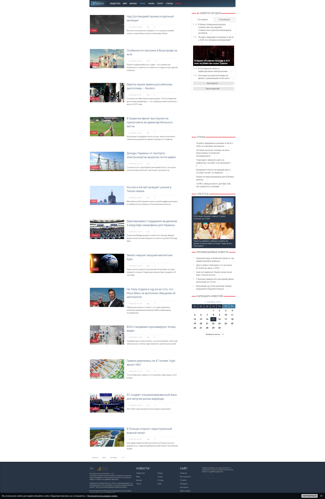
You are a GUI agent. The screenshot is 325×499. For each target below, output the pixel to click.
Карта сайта (185, 491)
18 (232, 319)
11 (232, 315)
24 (226, 323)
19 (195, 323)
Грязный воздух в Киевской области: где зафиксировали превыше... (215, 259)
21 (207, 323)
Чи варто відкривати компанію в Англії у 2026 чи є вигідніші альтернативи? (215, 40)
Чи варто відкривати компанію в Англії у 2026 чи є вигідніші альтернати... (214, 144)
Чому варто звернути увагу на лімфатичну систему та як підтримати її (213, 163)
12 (195, 319)
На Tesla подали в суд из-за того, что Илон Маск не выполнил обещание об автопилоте (151, 293)
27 (201, 328)
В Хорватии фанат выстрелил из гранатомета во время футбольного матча (150, 122)
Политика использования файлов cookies (111, 487)
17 (226, 319)
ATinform (98, 3)
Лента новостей (212, 89)
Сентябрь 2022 (214, 302)
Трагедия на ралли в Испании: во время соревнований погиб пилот (216, 77)
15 (213, 319)
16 (219, 319)
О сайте (183, 480)
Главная (183, 473)
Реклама (183, 484)
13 (201, 319)
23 (219, 323)
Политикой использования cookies (102, 496)
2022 (104, 457)
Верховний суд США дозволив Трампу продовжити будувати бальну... (214, 287)
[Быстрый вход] (224, 3)
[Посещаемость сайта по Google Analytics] (102, 469)
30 (219, 328)
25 (232, 323)
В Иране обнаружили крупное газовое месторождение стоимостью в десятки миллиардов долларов (214, 28)
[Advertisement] (213, 113)
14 (207, 319)
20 (201, 323)
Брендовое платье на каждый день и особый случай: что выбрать (213, 171)
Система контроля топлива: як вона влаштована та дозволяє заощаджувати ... (212, 153)
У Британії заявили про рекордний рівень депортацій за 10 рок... (215, 280)
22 (213, 323)
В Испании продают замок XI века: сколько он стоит (209, 217)
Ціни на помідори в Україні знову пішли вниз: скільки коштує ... (214, 273)
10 (226, 315)
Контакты (184, 487)
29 (213, 328)
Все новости (212, 83)
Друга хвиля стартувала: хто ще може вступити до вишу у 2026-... (214, 266)
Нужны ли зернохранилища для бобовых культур (215, 178)
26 (195, 328)
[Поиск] (232, 3)
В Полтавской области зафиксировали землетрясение (215, 70)
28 (207, 328)
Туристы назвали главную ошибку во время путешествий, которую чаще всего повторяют (212, 243)
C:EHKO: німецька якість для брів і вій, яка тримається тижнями (213, 185)
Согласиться (309, 496)
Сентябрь (113, 457)
